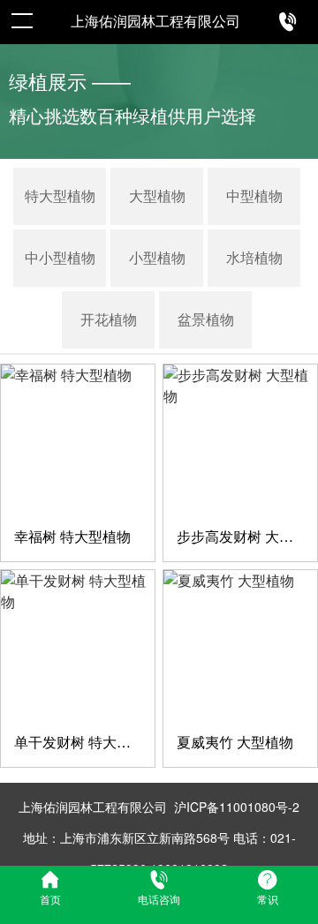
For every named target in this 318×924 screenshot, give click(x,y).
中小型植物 (60, 258)
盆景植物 (206, 319)
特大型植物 (60, 196)
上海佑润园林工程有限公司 (155, 21)
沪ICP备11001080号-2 (236, 806)
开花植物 (108, 319)
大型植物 (157, 196)
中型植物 (254, 196)
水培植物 (254, 258)
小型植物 (157, 258)
